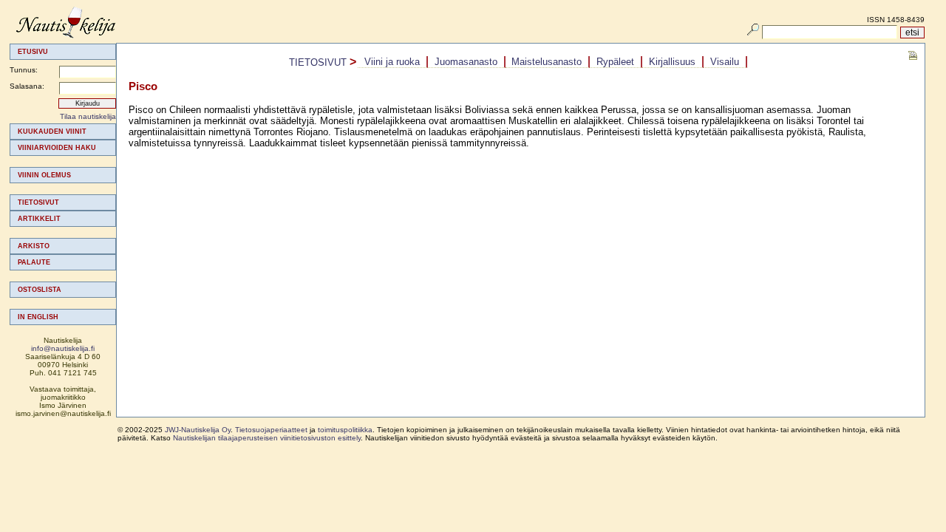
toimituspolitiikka (345, 430)
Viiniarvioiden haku (57, 147)
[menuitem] (63, 131)
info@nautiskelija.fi (63, 348)
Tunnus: (24, 70)
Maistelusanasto (546, 61)
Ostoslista (39, 289)
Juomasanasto (466, 61)
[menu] (63, 224)
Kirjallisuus (672, 61)
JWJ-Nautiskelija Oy (198, 430)
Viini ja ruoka (392, 61)
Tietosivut (38, 202)
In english (38, 317)
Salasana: (27, 86)
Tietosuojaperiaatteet (271, 430)
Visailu (724, 61)
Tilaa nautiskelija (88, 116)
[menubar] (552, 62)
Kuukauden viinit (52, 131)
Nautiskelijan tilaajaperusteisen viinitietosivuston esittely (267, 438)
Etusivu (33, 51)
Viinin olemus (44, 175)
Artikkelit (39, 218)
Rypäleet (615, 61)
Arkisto (34, 246)
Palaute (34, 262)
